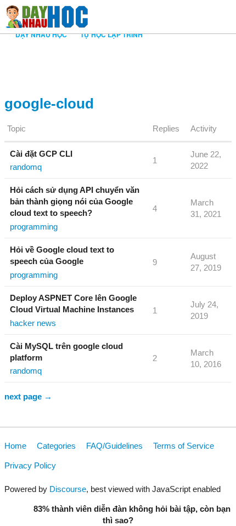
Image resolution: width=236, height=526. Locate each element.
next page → (28, 396)
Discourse (67, 489)
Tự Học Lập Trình (111, 34)
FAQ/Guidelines (114, 445)
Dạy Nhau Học (41, 34)
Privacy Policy (30, 465)
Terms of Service (183, 445)
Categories (56, 445)
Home (15, 445)
